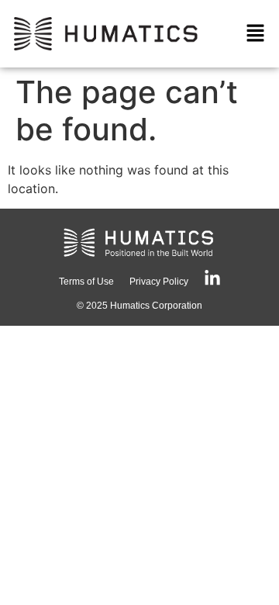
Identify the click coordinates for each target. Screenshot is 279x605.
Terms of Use (86, 281)
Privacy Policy (158, 281)
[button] (255, 33)
